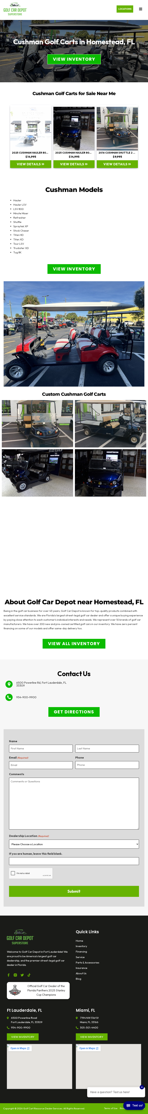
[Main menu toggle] (140, 9)
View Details (29, 164)
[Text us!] (134, 1106)
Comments (16, 774)
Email (18, 757)
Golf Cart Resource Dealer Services (42, 1108)
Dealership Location (29, 836)
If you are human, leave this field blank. (35, 853)
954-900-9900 (26, 697)
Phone (79, 757)
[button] (125, 9)
